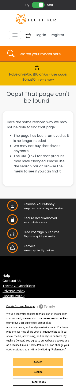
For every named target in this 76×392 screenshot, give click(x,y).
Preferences (38, 382)
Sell (50, 5)
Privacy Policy (14, 290)
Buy (26, 5)
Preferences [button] (58, 349)
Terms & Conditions (19, 285)
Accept (38, 362)
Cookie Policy (13, 296)
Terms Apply (46, 79)
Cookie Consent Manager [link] (20, 306)
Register (57, 34)
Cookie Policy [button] (36, 345)
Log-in (41, 34)
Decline (38, 372)
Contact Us (12, 280)
